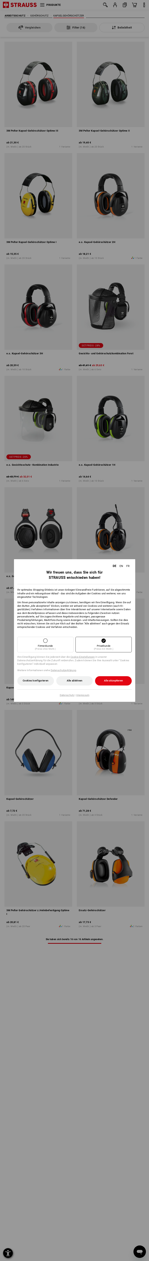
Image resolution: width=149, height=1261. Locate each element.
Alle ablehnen (74, 680)
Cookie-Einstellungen (82, 656)
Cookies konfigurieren (35, 680)
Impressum (82, 695)
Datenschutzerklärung (63, 670)
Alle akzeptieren (113, 680)
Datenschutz (67, 695)
